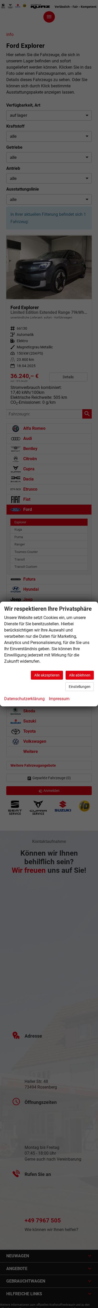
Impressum (59, 698)
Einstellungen (79, 687)
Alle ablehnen (79, 675)
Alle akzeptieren (47, 675)
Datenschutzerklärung (24, 698)
